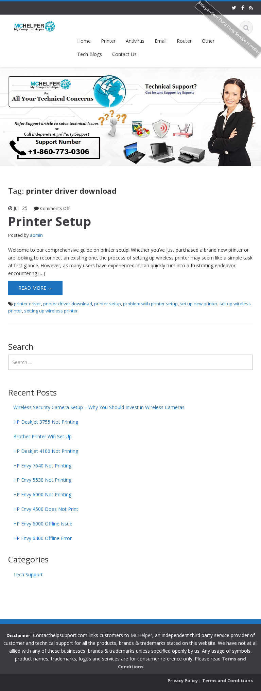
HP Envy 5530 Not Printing (42, 480)
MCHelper (141, 635)
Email (161, 41)
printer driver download (67, 304)
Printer (108, 41)
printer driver (27, 304)
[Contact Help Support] (34, 26)
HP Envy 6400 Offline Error (42, 538)
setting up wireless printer (51, 311)
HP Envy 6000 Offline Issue (42, 523)
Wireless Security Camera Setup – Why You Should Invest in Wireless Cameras (99, 407)
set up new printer (199, 304)
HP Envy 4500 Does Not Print (45, 509)
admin (36, 235)
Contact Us (124, 54)
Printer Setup (49, 221)
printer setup (107, 304)
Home (84, 41)
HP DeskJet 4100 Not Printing (45, 451)
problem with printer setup (150, 304)
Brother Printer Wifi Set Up (42, 436)
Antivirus (135, 41)
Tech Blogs (89, 54)
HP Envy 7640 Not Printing (42, 465)
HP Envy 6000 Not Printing (42, 494)
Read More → (35, 288)
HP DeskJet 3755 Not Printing (45, 422)
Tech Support (28, 574)
